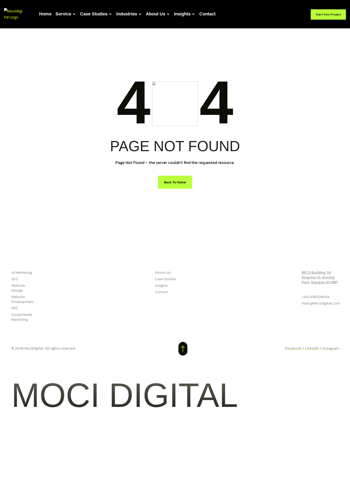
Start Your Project (328, 14)
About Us (155, 13)
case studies (94, 13)
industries (126, 13)
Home (45, 13)
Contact (207, 13)
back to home (175, 182)
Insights (182, 13)
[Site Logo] (13, 13)
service (63, 13)
